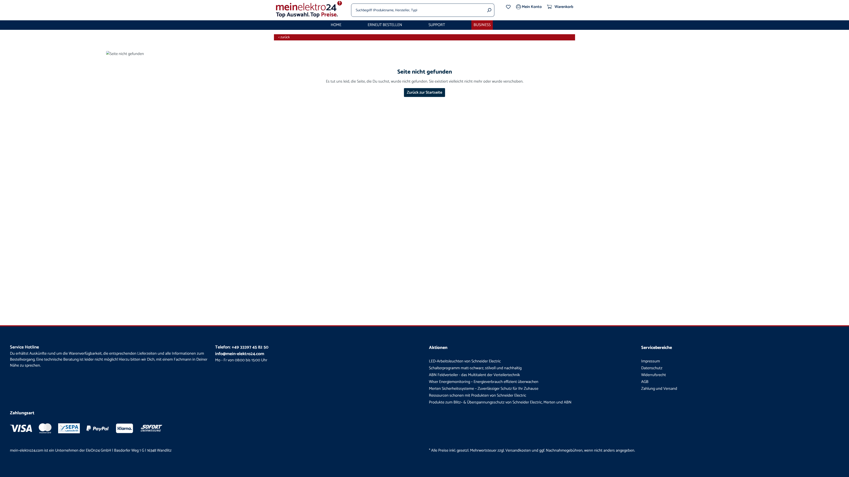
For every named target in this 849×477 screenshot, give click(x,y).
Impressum (650, 361)
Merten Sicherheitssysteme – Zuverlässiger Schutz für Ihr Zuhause (483, 388)
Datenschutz (651, 368)
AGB (644, 382)
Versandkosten (518, 450)
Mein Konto (531, 7)
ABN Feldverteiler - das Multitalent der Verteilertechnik (474, 375)
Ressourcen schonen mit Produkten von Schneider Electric (477, 395)
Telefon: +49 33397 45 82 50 (241, 347)
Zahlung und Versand (659, 388)
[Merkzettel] (508, 7)
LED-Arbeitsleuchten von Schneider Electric (465, 361)
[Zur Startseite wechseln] (309, 9)
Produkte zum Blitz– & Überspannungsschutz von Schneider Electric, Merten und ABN (500, 402)
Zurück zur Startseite (424, 92)
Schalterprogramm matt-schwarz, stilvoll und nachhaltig (475, 368)
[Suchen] (489, 10)
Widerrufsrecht (653, 375)
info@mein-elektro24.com (239, 354)
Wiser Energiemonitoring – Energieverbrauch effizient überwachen (483, 382)
